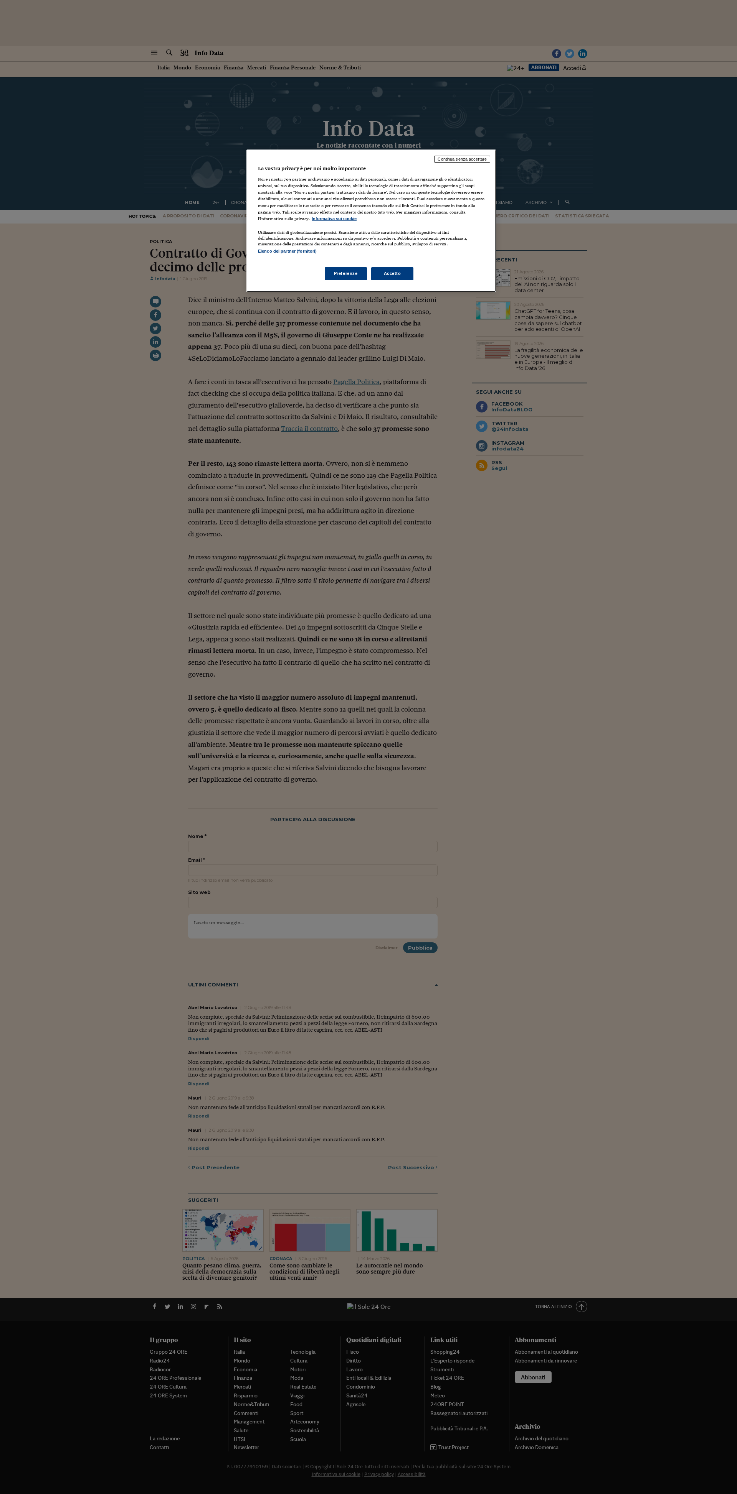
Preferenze (346, 273)
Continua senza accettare (462, 159)
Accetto (392, 273)
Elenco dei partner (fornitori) (287, 251)
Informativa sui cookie (334, 218)
